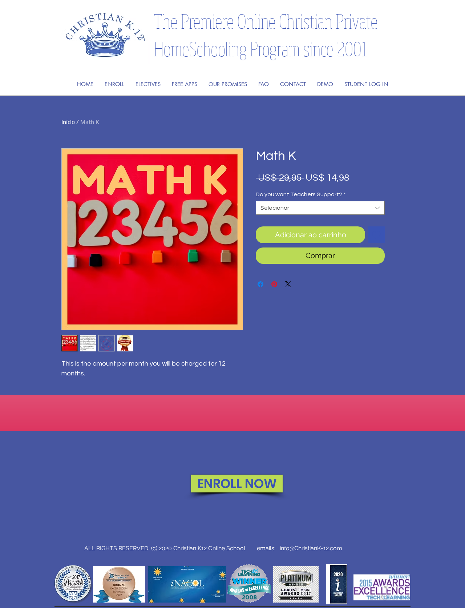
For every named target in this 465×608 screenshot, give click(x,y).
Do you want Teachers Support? (301, 194)
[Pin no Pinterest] (274, 284)
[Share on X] (288, 284)
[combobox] (320, 208)
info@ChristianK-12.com (311, 548)
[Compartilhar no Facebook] (260, 284)
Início (68, 121)
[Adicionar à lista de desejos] (376, 234)
